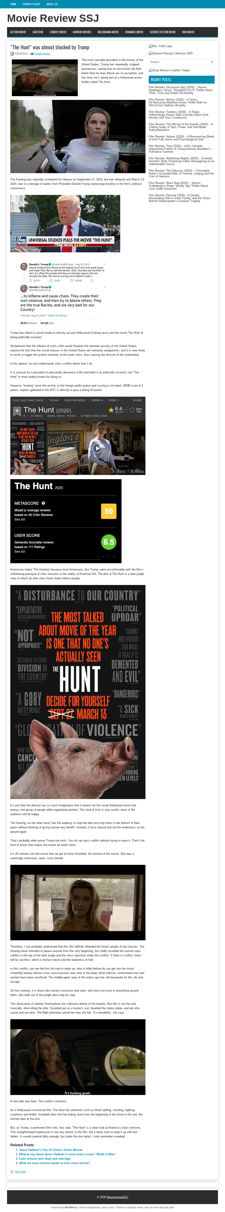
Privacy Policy (31, 4)
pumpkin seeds (135, 1207)
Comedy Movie (58, 32)
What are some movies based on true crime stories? (54, 1163)
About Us (52, 4)
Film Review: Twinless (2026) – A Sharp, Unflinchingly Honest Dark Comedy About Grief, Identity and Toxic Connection (179, 114)
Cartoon (38, 32)
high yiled (169, 1207)
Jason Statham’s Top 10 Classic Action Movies (51, 1149)
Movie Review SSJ (53, 18)
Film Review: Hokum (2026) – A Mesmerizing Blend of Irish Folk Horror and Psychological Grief (181, 138)
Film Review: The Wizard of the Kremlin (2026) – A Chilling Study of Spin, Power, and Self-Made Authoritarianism (181, 127)
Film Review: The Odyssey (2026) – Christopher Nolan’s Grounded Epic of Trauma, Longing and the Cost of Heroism (181, 173)
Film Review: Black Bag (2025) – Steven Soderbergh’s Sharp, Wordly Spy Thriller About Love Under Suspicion (178, 185)
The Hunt (20, 1171)
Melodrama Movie (108, 32)
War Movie (188, 32)
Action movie (18, 32)
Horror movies (82, 32)
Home (13, 4)
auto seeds (108, 1207)
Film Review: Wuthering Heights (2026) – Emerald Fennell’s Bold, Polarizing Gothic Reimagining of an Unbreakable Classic (181, 161)
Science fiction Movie (163, 32)
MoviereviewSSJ (117, 1197)
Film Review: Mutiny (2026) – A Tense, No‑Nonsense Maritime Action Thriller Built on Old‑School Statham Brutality (178, 102)
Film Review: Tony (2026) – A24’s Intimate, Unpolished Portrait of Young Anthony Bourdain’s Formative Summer (179, 148)
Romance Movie (134, 32)
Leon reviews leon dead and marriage (44, 1158)
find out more (152, 1207)
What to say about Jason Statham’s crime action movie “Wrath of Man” (67, 1154)
